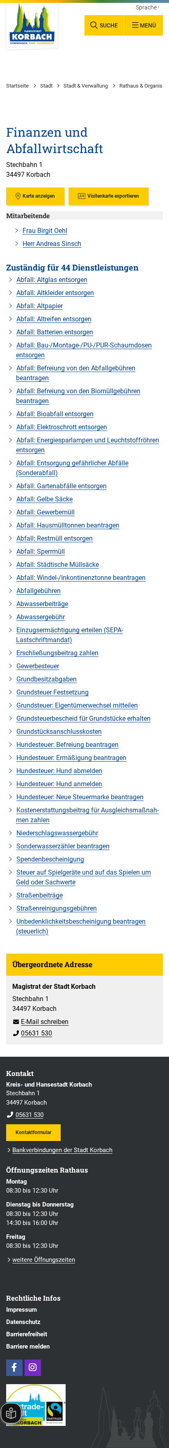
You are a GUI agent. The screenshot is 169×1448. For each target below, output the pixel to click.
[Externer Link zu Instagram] (33, 1368)
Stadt (46, 86)
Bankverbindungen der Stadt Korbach (62, 1150)
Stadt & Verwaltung (86, 86)
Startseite (17, 86)
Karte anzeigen (39, 196)
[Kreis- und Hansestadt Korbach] (84, 1100)
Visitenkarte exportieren (113, 196)
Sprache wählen (147, 8)
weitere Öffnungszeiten (43, 1259)
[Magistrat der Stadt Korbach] (84, 1010)
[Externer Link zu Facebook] (14, 1368)
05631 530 (32, 1033)
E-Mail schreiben (40, 1022)
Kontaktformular (33, 1132)
